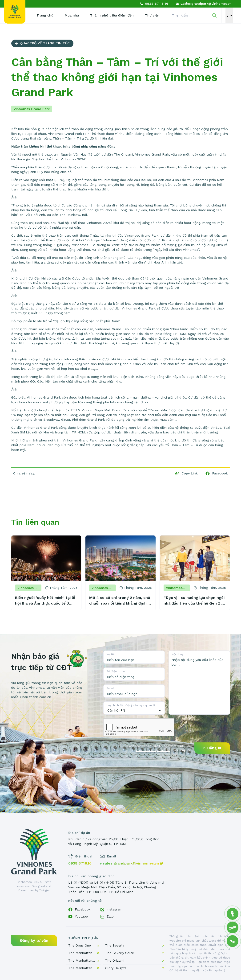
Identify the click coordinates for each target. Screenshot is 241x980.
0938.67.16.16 (80, 863)
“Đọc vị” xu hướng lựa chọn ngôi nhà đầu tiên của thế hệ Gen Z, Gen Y (194, 600)
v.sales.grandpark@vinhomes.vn (129, 863)
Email (110, 688)
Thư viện (152, 15)
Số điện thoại (115, 671)
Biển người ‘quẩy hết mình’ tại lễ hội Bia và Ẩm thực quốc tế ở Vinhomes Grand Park (45, 600)
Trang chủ (44, 15)
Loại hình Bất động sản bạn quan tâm (132, 705)
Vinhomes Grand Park (32, 109)
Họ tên (111, 654)
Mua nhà (72, 15)
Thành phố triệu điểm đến (112, 15)
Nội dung (177, 654)
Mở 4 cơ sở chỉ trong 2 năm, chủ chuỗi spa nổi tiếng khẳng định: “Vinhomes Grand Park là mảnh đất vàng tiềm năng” (119, 600)
